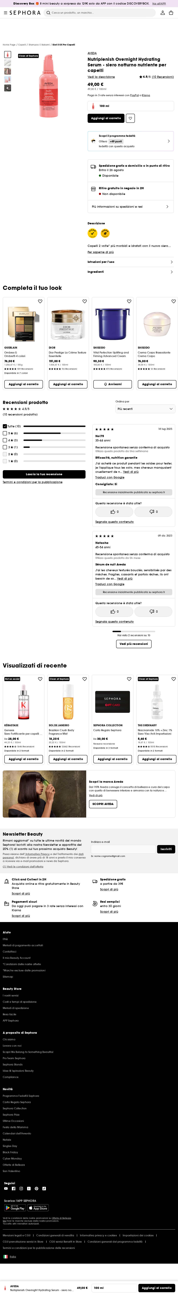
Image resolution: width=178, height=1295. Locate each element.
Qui (4, 1221)
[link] (44, 474)
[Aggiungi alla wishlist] (40, 301)
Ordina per (122, 401)
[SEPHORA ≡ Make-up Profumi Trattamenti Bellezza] (25, 13)
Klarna (146, 95)
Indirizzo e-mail (100, 841)
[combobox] (145, 409)
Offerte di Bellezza (61, 1218)
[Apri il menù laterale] (5, 13)
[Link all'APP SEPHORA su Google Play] (15, 1207)
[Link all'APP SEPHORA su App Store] (38, 1207)
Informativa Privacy (37, 854)
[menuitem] (163, 13)
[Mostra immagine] (7, 54)
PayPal (134, 95)
